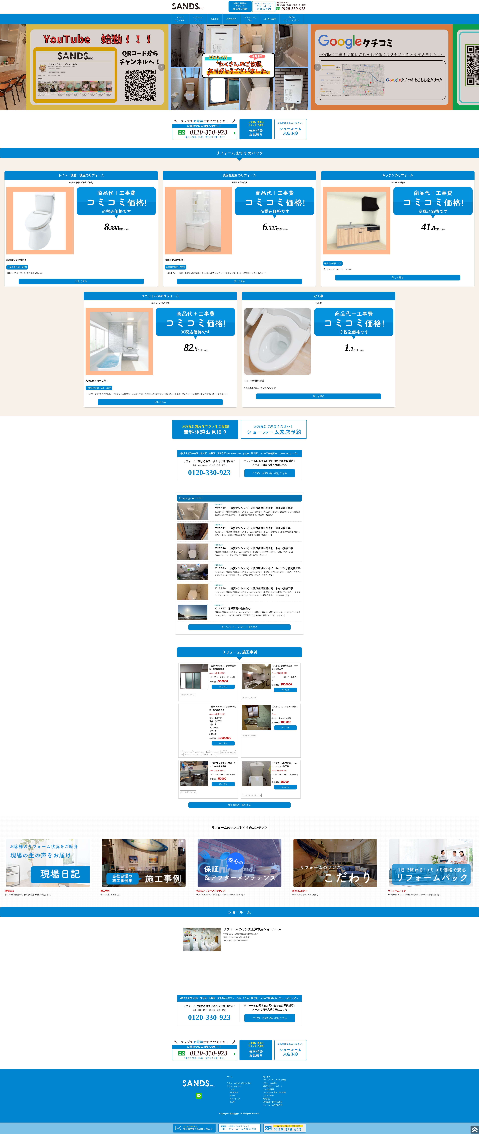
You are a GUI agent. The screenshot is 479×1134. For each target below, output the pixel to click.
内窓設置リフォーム (187, 695)
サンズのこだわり (180, 18)
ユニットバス (235, 1099)
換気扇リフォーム (209, 754)
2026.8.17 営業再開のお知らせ (233, 608)
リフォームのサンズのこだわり (239, 1083)
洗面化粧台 (234, 1092)
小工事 (232, 1102)
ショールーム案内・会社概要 (274, 1092)
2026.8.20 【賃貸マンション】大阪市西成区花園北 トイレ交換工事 (254, 548)
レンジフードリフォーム (193, 754)
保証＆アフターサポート (292, 18)
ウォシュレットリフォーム (252, 795)
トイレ (232, 1089)
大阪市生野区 (219, 673)
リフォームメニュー (198, 18)
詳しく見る (81, 281)
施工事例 (215, 19)
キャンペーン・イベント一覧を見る (239, 627)
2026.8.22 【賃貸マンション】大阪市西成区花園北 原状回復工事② (254, 508)
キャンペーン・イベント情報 (274, 1080)
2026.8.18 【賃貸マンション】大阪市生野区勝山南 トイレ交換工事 (254, 588)
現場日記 (266, 1099)
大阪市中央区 (219, 714)
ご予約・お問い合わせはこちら (269, 473)
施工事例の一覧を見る (239, 805)
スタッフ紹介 (268, 1095)
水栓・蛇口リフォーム (187, 792)
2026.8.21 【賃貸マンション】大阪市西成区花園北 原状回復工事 (253, 528)
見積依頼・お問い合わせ (272, 1102)
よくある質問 (270, 19)
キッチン (233, 1095)
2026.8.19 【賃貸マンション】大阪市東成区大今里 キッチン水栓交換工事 (257, 568)
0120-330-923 (209, 472)
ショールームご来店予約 (272, 1105)
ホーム (229, 1077)
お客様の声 (231, 19)
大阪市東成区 (282, 673)
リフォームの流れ (250, 18)
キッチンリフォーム (249, 698)
